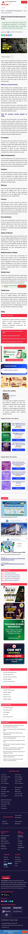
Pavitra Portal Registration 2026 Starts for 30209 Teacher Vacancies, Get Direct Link (13, 726)
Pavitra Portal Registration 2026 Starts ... (9, 517)
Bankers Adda (18, 817)
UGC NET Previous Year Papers (10, 676)
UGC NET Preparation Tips (8, 681)
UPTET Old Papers (19, 783)
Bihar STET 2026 (18, 795)
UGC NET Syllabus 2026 (8, 674)
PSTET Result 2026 (5, 801)
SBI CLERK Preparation (3, 838)
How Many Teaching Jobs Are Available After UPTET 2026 (14, 741)
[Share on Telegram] (4, 35)
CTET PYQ (5, 714)
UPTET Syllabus (18, 776)
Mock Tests (17, 857)
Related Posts (4, 498)
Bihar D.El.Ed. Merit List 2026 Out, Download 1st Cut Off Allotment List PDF (14, 752)
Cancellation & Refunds (7, 925)
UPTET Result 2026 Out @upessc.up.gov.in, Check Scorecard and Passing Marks (14, 737)
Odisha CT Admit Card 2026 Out (11, 370)
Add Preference (21, 286)
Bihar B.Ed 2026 (18, 787)
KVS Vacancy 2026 (5, 791)
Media (5, 861)
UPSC (19, 849)
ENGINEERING (21, 847)
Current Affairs (5, 823)
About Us (6, 857)
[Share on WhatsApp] (2, 35)
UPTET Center (18, 781)
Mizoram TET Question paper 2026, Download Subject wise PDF (13, 733)
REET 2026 (17, 789)
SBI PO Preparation (5, 835)
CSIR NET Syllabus (7, 692)
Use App (24, 2)
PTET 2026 (3, 789)
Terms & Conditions (17, 925)
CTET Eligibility (6, 712)
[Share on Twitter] (11, 35)
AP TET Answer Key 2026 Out (12, 580)
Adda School (18, 823)
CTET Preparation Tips (8, 716)
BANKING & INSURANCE (20, 836)
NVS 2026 (3, 793)
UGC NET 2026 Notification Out (9, 672)
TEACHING (20, 843)
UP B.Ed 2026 (4, 795)
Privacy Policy (5, 927)
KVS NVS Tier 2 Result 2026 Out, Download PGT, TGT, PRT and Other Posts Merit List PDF (13, 748)
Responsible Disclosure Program (9, 923)
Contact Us (6, 859)
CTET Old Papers (5, 783)
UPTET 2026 (18, 774)
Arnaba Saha (4, 32)
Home (2, 10)
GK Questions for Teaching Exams (14, 10)
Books (16, 865)
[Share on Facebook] (9, 35)
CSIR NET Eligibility (7, 699)
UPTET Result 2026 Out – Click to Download (14, 348)
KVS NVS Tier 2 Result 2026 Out (12, 578)
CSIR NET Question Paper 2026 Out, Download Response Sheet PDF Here (13, 756)
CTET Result (4, 781)
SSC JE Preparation (5, 843)
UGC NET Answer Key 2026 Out (12, 574)
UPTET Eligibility (18, 779)
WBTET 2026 (18, 791)
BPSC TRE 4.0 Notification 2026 (12, 576)
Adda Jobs (4, 821)
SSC (19, 838)
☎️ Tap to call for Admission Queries (14, 360)
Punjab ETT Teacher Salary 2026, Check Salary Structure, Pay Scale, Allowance (13, 760)
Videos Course (18, 861)
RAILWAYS (20, 841)
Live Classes (18, 859)
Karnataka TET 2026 (5, 804)
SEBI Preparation (5, 841)
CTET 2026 (3, 774)
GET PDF (25, 932)
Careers (8, 864)
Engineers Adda (18, 821)
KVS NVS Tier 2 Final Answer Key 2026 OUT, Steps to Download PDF (14, 745)
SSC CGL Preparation (3, 846)
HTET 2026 (3, 806)
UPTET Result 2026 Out (10, 573)
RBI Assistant (4, 848)
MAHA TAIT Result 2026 (6, 799)
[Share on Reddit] (6, 35)
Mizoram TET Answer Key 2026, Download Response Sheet (14, 730)
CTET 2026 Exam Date (8, 707)
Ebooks (16, 863)
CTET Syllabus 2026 (7, 710)
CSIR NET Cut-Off (7, 696)
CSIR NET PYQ (6, 694)
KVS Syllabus (4, 808)
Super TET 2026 (18, 793)
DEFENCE (20, 845)
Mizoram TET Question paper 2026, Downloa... (11, 554)
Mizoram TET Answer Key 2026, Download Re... (11, 535)
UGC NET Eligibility (7, 679)
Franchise (6, 866)
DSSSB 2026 (4, 787)
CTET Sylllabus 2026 (5, 776)
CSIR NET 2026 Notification (9, 690)
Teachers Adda (18, 815)
